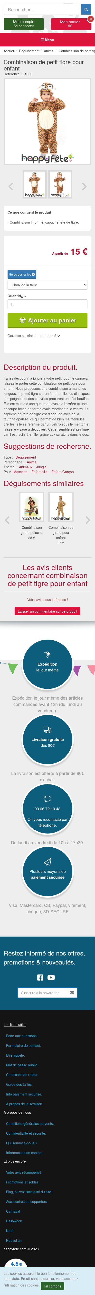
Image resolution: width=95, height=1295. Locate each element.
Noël (9, 1230)
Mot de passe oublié (21, 1064)
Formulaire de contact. (23, 1045)
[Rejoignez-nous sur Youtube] (51, 977)
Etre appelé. (15, 1055)
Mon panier (75, 23)
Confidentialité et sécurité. (26, 1133)
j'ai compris (52, 1286)
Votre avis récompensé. (24, 1172)
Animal (32, 462)
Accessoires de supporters (26, 1201)
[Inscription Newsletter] (71, 993)
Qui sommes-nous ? (21, 1142)
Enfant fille (39, 471)
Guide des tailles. (19, 1084)
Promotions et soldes (22, 1182)
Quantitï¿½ (17, 295)
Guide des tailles (20, 274)
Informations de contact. (24, 1152)
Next (84, 186)
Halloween (14, 1220)
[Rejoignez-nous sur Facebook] (40, 977)
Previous (11, 186)
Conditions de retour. (22, 1074)
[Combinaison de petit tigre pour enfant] (35, 184)
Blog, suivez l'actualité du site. (29, 1191)
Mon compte (23, 23)
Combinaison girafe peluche (32, 530)
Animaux (25, 466)
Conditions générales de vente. (30, 1123)
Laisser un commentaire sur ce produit (47, 611)
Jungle (41, 466)
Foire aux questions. (22, 1035)
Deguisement (26, 457)
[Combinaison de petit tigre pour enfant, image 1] (60, 184)
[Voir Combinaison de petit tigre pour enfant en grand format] (47, 120)
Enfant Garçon (62, 471)
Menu (49, 39)
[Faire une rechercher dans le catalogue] (86, 9)
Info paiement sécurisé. (24, 1094)
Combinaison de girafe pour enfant (61, 532)
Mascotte (20, 471)
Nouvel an (14, 1240)
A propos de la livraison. (24, 1103)
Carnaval (13, 1211)
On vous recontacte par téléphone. (47, 822)
